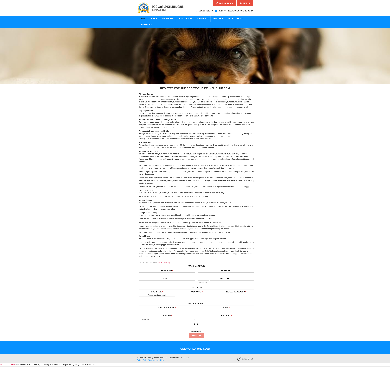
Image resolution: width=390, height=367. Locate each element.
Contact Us (146, 25)
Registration (185, 19)
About (154, 19)
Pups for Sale (235, 19)
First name (166, 271)
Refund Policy (142, 360)
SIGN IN (246, 3)
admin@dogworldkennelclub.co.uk (236, 10)
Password (196, 292)
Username (156, 292)
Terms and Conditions (156, 360)
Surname (225, 271)
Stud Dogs (202, 19)
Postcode (225, 316)
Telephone (225, 279)
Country (166, 316)
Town (225, 308)
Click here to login (164, 263)
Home (142, 19)
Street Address (166, 308)
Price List (218, 19)
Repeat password (235, 292)
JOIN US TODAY (226, 3)
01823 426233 (205, 10)
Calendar (167, 19)
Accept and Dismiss (8, 365)
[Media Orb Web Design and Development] (245, 358)
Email (166, 279)
